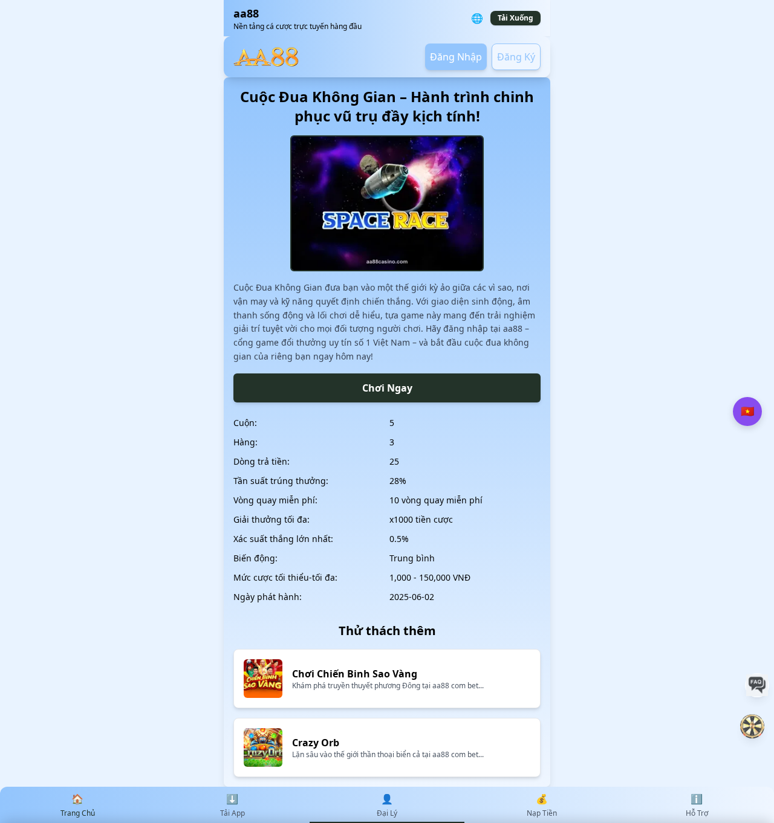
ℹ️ (697, 805)
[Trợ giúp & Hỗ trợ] (757, 685)
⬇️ (232, 805)
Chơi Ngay (387, 388)
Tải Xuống (515, 18)
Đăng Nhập (456, 56)
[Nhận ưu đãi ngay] (752, 726)
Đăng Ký (516, 56)
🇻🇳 (747, 411)
